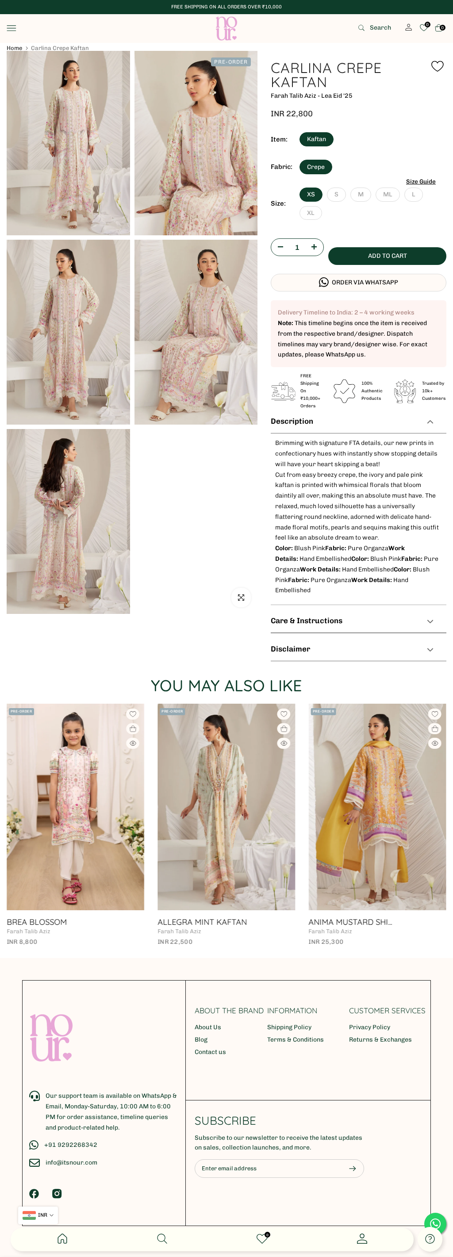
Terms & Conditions (295, 1039)
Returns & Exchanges (380, 1039)
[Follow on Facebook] (34, 1193)
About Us (208, 1027)
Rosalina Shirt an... (412, 922)
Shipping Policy (289, 1027)
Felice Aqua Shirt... (108, 922)
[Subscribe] (348, 1168)
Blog (201, 1039)
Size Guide (421, 181)
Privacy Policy (369, 1027)
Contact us (210, 1052)
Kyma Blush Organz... (265, 922)
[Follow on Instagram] (57, 1193)
